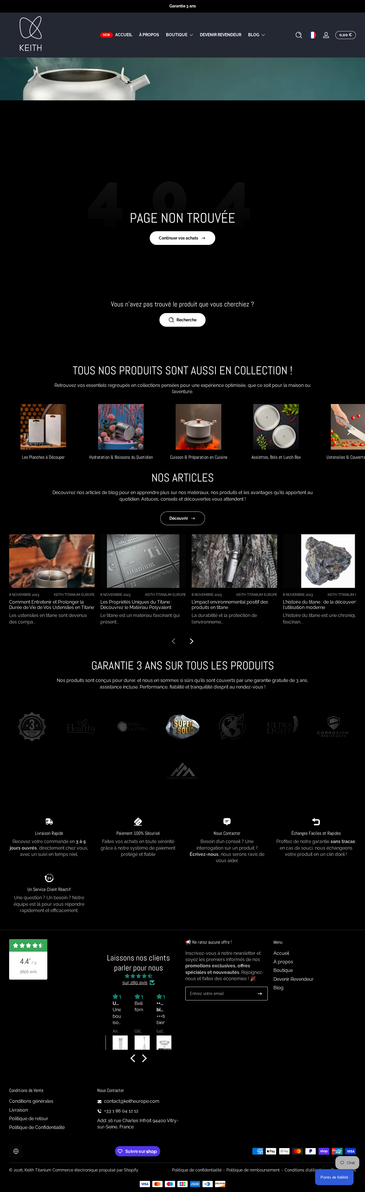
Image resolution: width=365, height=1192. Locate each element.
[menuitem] (314, 953)
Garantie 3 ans (182, 6)
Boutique (176, 35)
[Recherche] (298, 35)
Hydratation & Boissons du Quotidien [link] (121, 457)
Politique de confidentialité (197, 1170)
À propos (283, 961)
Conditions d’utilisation (305, 1170)
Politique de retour (28, 1118)
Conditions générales (31, 1101)
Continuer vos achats (178, 238)
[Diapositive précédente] (173, 641)
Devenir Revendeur (293, 979)
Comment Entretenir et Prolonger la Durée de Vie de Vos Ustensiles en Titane (51, 604)
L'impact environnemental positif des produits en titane (230, 604)
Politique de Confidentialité (37, 1127)
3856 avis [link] (28, 971)
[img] (138, 976)
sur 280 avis (134, 982)
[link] (32, 727)
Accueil (281, 953)
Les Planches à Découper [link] (43, 457)
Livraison (18, 1110)
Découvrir (178, 518)
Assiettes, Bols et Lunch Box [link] (276, 457)
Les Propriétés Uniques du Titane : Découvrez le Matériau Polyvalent (136, 604)
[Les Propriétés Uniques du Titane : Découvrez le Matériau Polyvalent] (143, 561)
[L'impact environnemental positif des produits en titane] (234, 561)
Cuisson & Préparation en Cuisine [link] (198, 457)
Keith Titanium (38, 1170)
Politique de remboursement (253, 1170)
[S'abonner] (260, 993)
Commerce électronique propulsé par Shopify (95, 1170)
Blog (253, 35)
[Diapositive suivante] (349, 432)
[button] (299, 35)
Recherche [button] (186, 320)
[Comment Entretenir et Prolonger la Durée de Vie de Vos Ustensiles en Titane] (52, 561)
